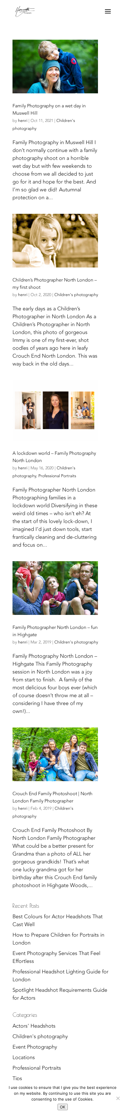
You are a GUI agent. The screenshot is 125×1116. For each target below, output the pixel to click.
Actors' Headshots (34, 1026)
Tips (17, 1078)
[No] (118, 1098)
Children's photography (76, 295)
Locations (23, 1057)
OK (62, 1107)
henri (22, 120)
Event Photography (34, 1047)
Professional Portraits (57, 476)
